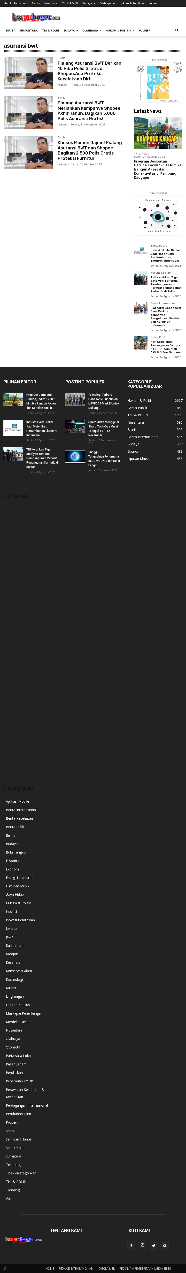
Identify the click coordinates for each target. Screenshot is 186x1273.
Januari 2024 (13, 705)
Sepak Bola (14, 1147)
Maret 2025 (12, 603)
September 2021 (16, 763)
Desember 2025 (16, 538)
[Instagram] (142, 1245)
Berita (36, 3)
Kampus (12, 954)
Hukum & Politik (129, 3)
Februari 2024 (14, 698)
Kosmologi (14, 979)
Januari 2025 (13, 618)
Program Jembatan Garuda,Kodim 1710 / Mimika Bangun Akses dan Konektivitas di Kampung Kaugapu (158, 169)
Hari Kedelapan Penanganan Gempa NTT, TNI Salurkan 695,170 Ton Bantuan (166, 347)
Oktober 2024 (14, 640)
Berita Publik (158, 245)
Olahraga (105, 3)
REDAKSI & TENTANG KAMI (76, 1268)
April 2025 (11, 596)
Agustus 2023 (14, 741)
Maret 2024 (12, 691)
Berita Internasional (163, 303)
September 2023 (16, 734)
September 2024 (16, 647)
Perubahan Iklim (18, 1113)
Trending (13, 1190)
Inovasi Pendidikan (20, 920)
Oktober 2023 (14, 727)
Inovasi (11, 911)
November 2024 (16, 632)
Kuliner (153, 3)
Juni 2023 (10, 756)
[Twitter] (153, 1246)
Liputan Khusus (18, 1004)
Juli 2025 (9, 574)
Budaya (87, 3)
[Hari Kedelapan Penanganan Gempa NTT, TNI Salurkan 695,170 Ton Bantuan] (140, 342)
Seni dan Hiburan (19, 1139)
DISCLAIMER (107, 1268)
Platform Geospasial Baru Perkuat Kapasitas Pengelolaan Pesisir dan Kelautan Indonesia (165, 316)
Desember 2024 (16, 625)
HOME (50, 1268)
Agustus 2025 (14, 567)
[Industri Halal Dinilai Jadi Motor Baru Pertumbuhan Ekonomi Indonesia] (140, 251)
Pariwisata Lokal (18, 1055)
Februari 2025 (14, 611)
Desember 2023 (16, 712)
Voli (8, 1198)
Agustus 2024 (14, 654)
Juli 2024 (9, 662)
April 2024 (11, 683)
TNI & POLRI (70, 3)
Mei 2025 (10, 589)
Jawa (9, 937)
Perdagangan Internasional (27, 1105)
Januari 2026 (13, 531)
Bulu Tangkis (16, 852)
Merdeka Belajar (19, 1021)
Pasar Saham (16, 1064)
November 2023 (16, 720)
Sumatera (13, 1156)
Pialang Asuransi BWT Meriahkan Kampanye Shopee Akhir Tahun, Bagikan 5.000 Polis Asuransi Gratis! (89, 110)
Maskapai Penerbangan (24, 1013)
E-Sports (12, 860)
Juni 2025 (10, 582)
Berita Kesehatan (19, 818)
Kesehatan (14, 962)
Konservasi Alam (19, 971)
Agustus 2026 (14, 509)
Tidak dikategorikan (21, 1173)
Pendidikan (14, 1072)
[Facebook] (131, 1246)
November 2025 (16, 545)
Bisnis (61, 58)
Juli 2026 (9, 516)
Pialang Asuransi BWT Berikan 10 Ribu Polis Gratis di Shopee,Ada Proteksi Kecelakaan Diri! (89, 71)
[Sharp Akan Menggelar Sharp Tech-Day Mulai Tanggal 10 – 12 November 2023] (75, 426)
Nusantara (50, 3)
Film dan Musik (17, 886)
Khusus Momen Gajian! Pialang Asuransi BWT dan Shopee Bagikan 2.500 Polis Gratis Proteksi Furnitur (90, 150)
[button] (177, 30)
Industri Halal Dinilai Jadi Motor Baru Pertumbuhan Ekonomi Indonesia (164, 255)
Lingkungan (15, 996)
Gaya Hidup (15, 894)
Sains (10, 1130)
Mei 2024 (10, 676)
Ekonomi (13, 869)
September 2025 (16, 560)
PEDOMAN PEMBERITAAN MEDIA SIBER (145, 1268)
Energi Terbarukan (20, 877)
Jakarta (11, 928)
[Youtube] (165, 1246)
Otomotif (13, 1047)
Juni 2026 (10, 523)
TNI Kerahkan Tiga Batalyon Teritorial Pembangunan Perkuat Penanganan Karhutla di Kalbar (166, 284)
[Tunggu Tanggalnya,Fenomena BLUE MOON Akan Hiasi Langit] (75, 456)
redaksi (62, 84)
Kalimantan (14, 945)
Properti (12, 1122)
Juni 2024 (10, 669)
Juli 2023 (9, 749)
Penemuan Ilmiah (19, 1081)
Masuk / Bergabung (15, 3)
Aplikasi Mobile (17, 801)
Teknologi (13, 1164)
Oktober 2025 (14, 553)
